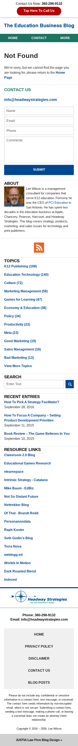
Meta (11, 332)
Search (70, 384)
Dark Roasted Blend (20, 571)
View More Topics (18, 366)
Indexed (10, 579)
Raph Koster (14, 530)
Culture (13, 283)
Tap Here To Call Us (39, 10)
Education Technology (26, 274)
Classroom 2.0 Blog (19, 455)
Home (13, 38)
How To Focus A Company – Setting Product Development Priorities (32, 418)
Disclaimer (39, 658)
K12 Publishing (20, 266)
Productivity (17, 324)
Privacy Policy (39, 646)
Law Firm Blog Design (38, 740)
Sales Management (22, 349)
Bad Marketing (19, 357)
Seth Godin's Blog (18, 538)
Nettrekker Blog (16, 505)
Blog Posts (39, 682)
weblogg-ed (13, 554)
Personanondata (17, 521)
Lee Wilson (55, 728)
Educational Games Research (27, 463)
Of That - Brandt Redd (21, 513)
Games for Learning (23, 299)
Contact (39, 38)
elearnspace (14, 471)
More (65, 38)
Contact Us (39, 670)
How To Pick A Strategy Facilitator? (31, 402)
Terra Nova (12, 546)
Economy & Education (25, 308)
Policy (12, 316)
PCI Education (58, 202)
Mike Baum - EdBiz (19, 488)
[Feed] (39, 248)
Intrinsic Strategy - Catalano (26, 480)
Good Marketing (20, 341)
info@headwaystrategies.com (30, 100)
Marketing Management (26, 291)
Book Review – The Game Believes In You (37, 433)
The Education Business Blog (39, 26)
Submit (39, 169)
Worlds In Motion (17, 563)
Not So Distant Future (21, 496)
